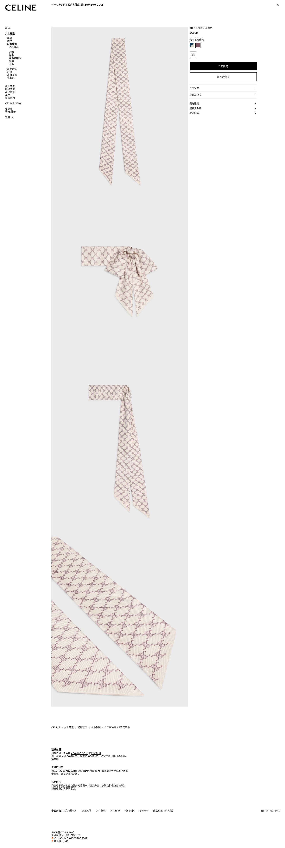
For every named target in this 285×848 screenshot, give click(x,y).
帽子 (11, 55)
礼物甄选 (10, 89)
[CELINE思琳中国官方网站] (20, 7)
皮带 (11, 52)
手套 (11, 64)
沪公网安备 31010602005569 (70, 838)
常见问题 (129, 810)
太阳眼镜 (12, 74)
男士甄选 (10, 86)
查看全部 (14, 47)
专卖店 (8, 108)
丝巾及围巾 (15, 58)
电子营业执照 (61, 841)
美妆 (7, 95)
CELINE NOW (13, 103)
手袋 (9, 38)
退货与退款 (72, 773)
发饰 (11, 61)
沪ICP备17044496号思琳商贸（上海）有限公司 (65, 834)
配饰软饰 (12, 44)
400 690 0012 (79, 753)
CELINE (55, 727)
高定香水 (10, 92)
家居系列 (10, 98)
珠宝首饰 (12, 69)
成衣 (9, 41)
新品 (7, 28)
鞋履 (9, 71)
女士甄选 (10, 33)
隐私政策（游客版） (164, 810)
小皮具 (10, 77)
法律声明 (143, 810)
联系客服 (86, 810)
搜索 (7, 117)
